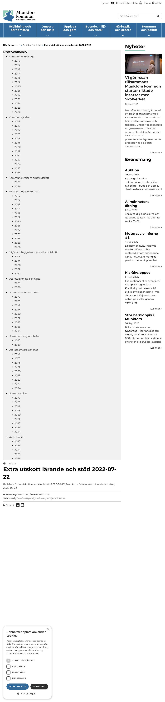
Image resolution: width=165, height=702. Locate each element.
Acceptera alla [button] (17, 686)
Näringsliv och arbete (123, 28)
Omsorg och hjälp (47, 28)
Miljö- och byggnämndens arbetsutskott (33, 252)
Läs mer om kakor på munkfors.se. (22, 653)
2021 (17, 90)
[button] (27, 694)
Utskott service (18, 393)
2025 (17, 107)
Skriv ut (10, 505)
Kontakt (157, 3)
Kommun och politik (149, 28)
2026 (17, 111)
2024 (18, 103)
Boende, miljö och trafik (95, 28)
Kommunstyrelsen (20, 117)
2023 (17, 99)
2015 (17, 65)
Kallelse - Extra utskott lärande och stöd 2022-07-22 (34, 484)
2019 (17, 82)
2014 (17, 60)
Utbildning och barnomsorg (20, 28)
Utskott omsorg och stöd (23, 349)
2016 (17, 69)
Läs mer (156, 195)
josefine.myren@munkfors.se (49, 498)
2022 (17, 94)
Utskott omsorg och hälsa (24, 336)
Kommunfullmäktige (21, 56)
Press (147, 3)
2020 (18, 86)
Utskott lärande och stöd (23, 292)
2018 (17, 77)
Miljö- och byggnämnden (24, 191)
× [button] (48, 629)
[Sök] (158, 16)
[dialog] (27, 662)
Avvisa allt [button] (39, 686)
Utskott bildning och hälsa (24, 278)
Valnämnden (16, 437)
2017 (17, 73)
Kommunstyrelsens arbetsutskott (29, 177)
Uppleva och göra (69, 28)
